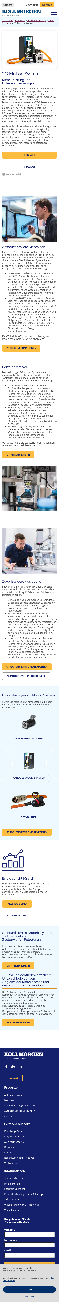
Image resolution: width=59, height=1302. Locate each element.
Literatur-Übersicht (14, 1188)
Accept (29, 1289)
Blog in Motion (12, 1183)
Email (7, 1250)
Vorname (9, 1229)
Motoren (9, 1100)
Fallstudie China (17, 915)
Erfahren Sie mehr (18, 454)
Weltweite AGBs (12, 1163)
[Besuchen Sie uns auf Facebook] (6, 1067)
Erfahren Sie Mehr (18, 965)
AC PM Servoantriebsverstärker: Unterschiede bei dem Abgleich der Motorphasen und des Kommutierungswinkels (26, 980)
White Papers (11, 1210)
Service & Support (17, 1124)
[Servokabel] (29, 800)
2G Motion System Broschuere (26, 676)
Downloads (32, 4)
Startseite (7, 20)
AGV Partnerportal (14, 1141)
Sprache (7, 4)
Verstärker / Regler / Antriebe (20, 1105)
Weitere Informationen (21, 348)
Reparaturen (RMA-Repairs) (19, 1157)
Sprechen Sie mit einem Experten (26, 666)
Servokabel (29, 817)
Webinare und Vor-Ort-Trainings (21, 1204)
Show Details (29, 1296)
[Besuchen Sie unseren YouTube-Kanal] (13, 1067)
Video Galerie (11, 1199)
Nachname (10, 1240)
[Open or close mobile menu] (54, 13)
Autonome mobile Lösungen (19, 1110)
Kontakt (47, 4)
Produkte (20, 20)
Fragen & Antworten (15, 1136)
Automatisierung (36, 20)
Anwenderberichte (14, 1178)
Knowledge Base (13, 1131)
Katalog (29, 167)
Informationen (14, 1171)
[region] (29, 1283)
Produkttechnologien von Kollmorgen (24, 1194)
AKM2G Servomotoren (29, 738)
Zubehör (9, 1116)
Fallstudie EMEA (16, 903)
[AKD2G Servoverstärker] (29, 761)
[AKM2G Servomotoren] (28, 722)
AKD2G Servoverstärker (29, 777)
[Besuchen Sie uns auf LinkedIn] (21, 1067)
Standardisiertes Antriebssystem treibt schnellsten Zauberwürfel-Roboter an (27, 936)
